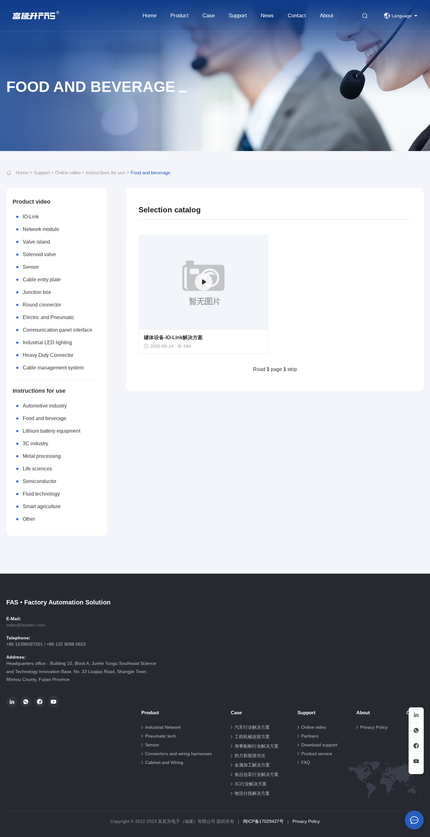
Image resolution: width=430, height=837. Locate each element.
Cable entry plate (42, 279)
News (267, 16)
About (326, 16)
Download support (319, 744)
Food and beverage (150, 172)
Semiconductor (39, 481)
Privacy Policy (374, 727)
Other (29, 519)
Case (208, 16)
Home (149, 16)
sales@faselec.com (25, 624)
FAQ (305, 762)
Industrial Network (163, 727)
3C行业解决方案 (251, 783)
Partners (309, 736)
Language (402, 15)
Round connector (42, 304)
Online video (68, 172)
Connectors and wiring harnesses (178, 753)
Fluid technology (41, 494)
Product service (316, 753)
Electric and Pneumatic (48, 317)
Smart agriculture (42, 506)
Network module (41, 229)
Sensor (31, 267)
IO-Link (31, 216)
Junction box (37, 292)
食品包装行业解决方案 (257, 774)
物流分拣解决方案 (252, 793)
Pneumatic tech (160, 736)
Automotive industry (45, 405)
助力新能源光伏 (250, 755)
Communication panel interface (57, 330)
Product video (31, 202)
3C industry (35, 443)
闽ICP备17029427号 (263, 821)
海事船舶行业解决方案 (257, 746)
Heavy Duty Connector (48, 355)
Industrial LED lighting (47, 342)
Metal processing (42, 456)
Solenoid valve (39, 254)
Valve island (36, 241)
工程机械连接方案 (252, 736)
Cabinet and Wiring (164, 762)
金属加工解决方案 (252, 764)
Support (238, 16)
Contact (297, 16)
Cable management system (53, 367)
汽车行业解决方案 (252, 727)
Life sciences (37, 468)
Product (179, 16)
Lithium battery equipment (51, 431)
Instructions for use (105, 172)
